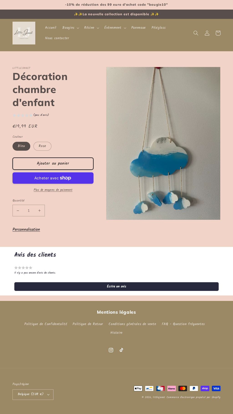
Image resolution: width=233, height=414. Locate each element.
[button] (70, 28)
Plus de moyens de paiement (53, 190)
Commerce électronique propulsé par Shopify (193, 397)
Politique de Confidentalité (45, 324)
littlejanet (159, 397)
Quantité (19, 201)
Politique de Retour (88, 324)
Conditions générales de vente (132, 324)
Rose (42, 146)
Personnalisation (26, 229)
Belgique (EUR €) (30, 394)
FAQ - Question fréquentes (183, 324)
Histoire (116, 333)
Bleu (21, 146)
